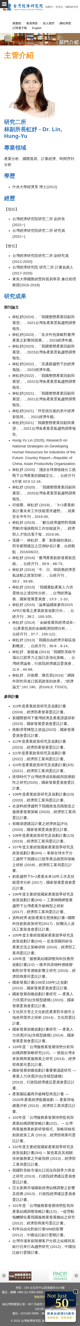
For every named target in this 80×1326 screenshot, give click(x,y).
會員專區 (32, 23)
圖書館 (17, 23)
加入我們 (48, 23)
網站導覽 (65, 23)
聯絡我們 (40, 1296)
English (36, 28)
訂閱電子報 (20, 28)
